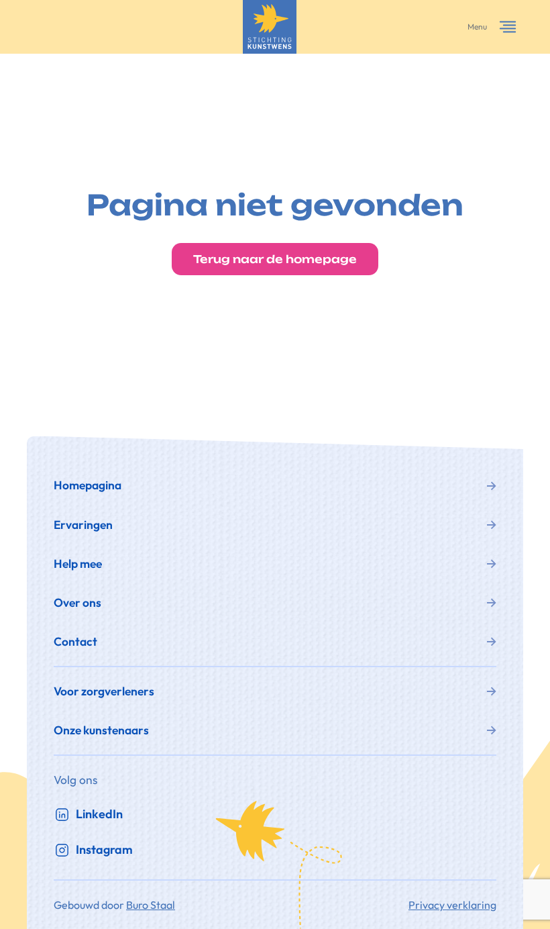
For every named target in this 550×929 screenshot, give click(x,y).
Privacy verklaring (452, 905)
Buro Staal (150, 905)
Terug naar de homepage (275, 259)
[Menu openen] (507, 26)
